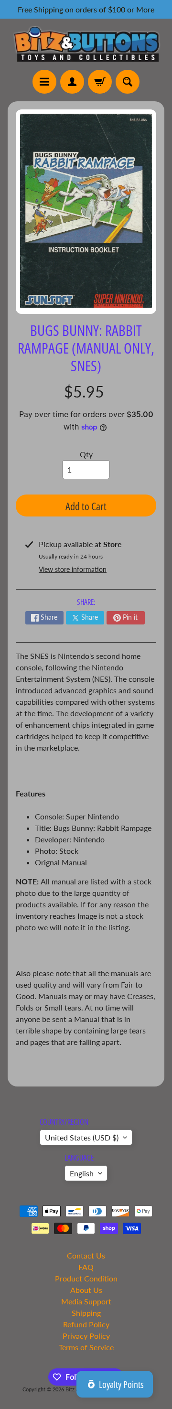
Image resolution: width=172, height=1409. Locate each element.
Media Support (86, 1301)
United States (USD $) (81, 1137)
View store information (73, 569)
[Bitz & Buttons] (86, 44)
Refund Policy (86, 1324)
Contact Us (86, 1255)
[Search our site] (128, 82)
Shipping (86, 1312)
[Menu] (44, 82)
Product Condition (86, 1278)
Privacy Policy (86, 1335)
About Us (86, 1289)
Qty (86, 454)
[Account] (72, 82)
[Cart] (100, 82)
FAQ (86, 1266)
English (82, 1173)
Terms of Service (86, 1347)
